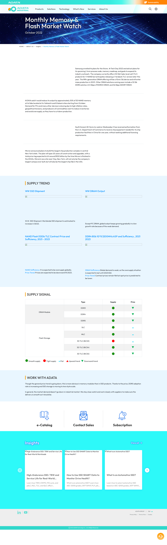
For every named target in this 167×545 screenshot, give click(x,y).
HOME (21, 46)
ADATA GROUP (139, 511)
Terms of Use (142, 514)
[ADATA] (14, 2)
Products (39, 9)
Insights (38, 46)
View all (135, 442)
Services (92, 9)
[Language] (156, 9)
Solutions (51, 9)
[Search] (150, 9)
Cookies (150, 514)
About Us (103, 9)
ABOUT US (29, 46)
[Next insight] (147, 470)
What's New (78, 9)
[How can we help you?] (160, 536)
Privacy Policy (133, 514)
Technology (64, 9)
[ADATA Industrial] (18, 9)
